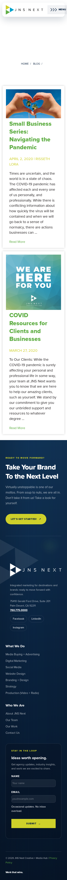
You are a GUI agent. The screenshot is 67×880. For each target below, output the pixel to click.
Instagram (18, 627)
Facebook (18, 618)
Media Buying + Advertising (23, 654)
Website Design (15, 673)
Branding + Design (17, 680)
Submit (31, 823)
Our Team (12, 720)
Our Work (11, 726)
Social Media (13, 667)
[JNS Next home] (24, 10)
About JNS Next (16, 713)
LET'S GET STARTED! (26, 519)
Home (25, 63)
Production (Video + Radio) (22, 693)
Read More (17, 242)
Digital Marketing (16, 661)
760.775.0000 (19, 610)
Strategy (11, 686)
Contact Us (13, 732)
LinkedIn (36, 618)
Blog (36, 63)
